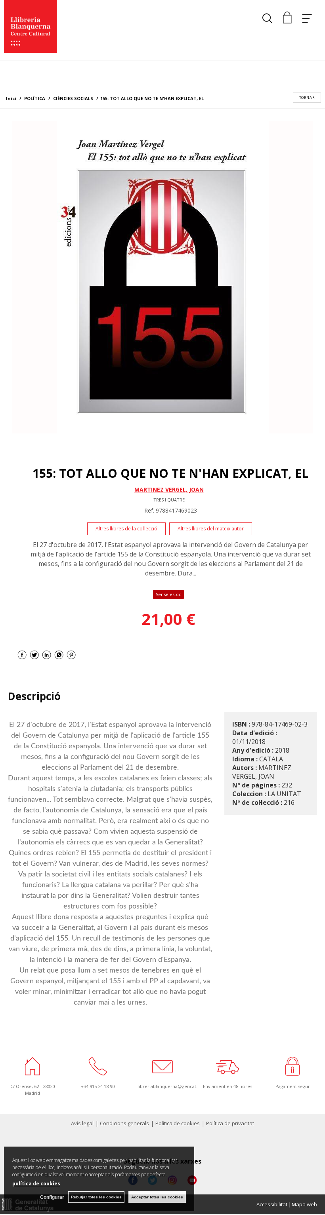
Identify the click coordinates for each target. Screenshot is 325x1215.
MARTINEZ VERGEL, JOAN (169, 489)
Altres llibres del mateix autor (211, 528)
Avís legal (82, 1123)
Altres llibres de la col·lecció (126, 528)
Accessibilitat (271, 1204)
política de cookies (36, 1183)
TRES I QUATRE (169, 500)
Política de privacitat (230, 1123)
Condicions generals (124, 1123)
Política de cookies (177, 1123)
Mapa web (304, 1204)
